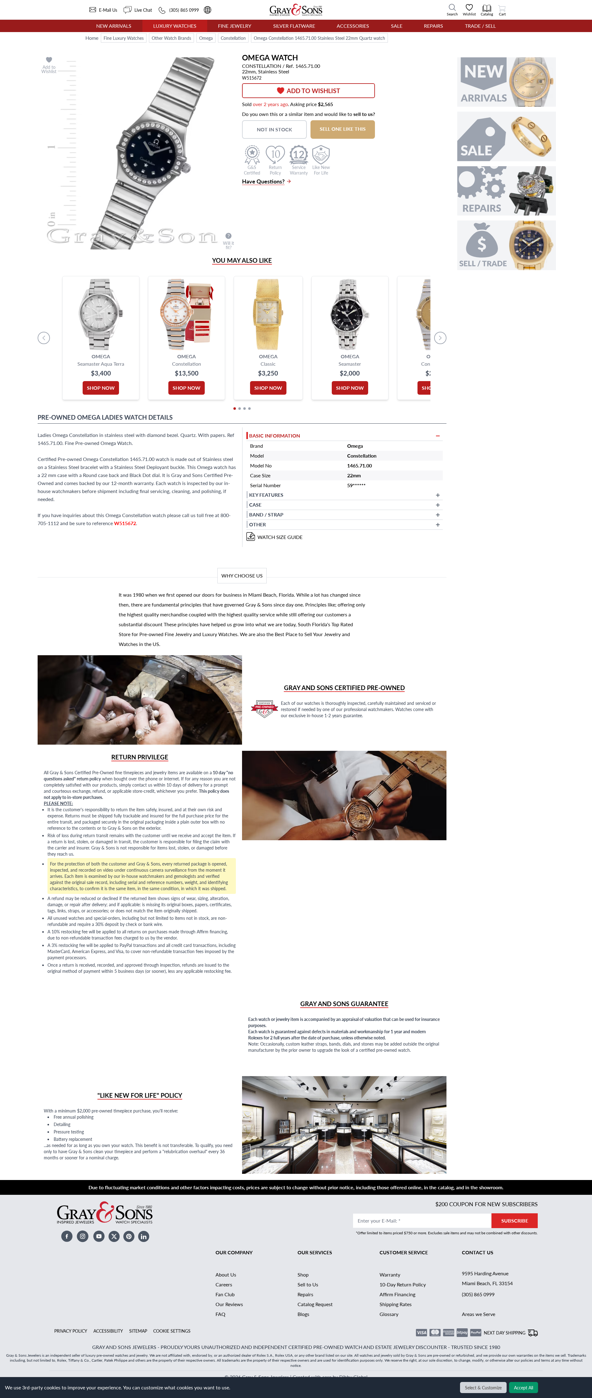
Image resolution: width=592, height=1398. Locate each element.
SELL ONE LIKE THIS (343, 128)
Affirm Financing (397, 1294)
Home (91, 37)
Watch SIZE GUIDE (279, 537)
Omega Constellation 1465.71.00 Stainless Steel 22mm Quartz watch (319, 38)
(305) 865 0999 (478, 1294)
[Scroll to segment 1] (234, 408)
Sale (396, 25)
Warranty (390, 1274)
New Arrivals (113, 25)
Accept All (523, 1387)
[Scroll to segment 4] (249, 408)
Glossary (389, 1314)
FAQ (220, 1314)
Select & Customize (483, 1387)
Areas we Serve (478, 1314)
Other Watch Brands (171, 38)
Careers (224, 1284)
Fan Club (225, 1294)
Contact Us (477, 1252)
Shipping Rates (396, 1304)
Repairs (433, 25)
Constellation (233, 38)
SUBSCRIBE (514, 1220)
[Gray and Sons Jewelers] (296, 10)
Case (255, 504)
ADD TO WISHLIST (313, 90)
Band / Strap (266, 514)
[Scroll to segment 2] (239, 408)
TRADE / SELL (480, 25)
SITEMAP (138, 1331)
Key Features (266, 494)
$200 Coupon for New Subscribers (486, 1204)
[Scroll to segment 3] (244, 408)
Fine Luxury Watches (124, 38)
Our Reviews (229, 1304)
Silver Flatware (294, 25)
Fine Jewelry (234, 25)
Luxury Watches (174, 25)
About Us (226, 1274)
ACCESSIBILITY (108, 1331)
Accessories (353, 25)
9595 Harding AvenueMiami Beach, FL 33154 (487, 1278)
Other (257, 524)
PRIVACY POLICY (70, 1331)
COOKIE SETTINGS (172, 1331)
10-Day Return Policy (403, 1284)
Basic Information (274, 435)
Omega (206, 38)
